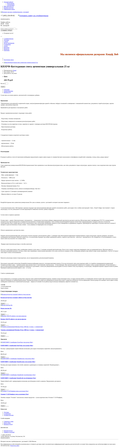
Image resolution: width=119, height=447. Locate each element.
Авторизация (10, 5)
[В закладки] (6, 325)
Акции (6, 46)
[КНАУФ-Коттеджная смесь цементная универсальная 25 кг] (21, 62)
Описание (6, 89)
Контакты (6, 47)
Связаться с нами (8, 421)
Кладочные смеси (9, 59)
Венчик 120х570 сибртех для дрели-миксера (13, 319)
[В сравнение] (8, 325)
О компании (7, 44)
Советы (6, 41)
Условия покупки (9, 415)
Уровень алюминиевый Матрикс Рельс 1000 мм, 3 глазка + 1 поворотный (22, 330)
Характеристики (8, 91)
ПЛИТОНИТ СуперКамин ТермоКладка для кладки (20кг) (18, 361)
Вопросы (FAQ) (8, 424)
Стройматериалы (8, 38)
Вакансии (6, 49)
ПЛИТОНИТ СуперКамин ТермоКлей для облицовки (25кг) (18, 378)
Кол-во (2, 83)
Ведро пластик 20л (6, 308)
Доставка (6, 40)
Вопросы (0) (7, 92)
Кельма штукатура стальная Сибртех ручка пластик (16, 297)
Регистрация (10, 3)
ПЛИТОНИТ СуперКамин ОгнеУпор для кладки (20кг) (17, 345)
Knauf (14, 70)
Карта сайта (7, 423)
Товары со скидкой (9, 432)
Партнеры (6, 50)
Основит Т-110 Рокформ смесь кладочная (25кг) (15, 394)
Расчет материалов (9, 43)
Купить (3, 86)
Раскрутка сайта (14, 445)
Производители (8, 430)
